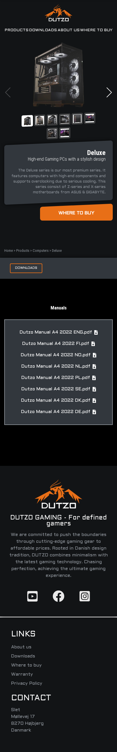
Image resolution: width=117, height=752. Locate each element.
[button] (8, 92)
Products (23, 250)
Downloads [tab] (26, 268)
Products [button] (16, 30)
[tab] (27, 121)
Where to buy (96, 30)
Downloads (43, 30)
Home (9, 250)
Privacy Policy (26, 683)
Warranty (22, 674)
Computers (41, 250)
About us (69, 30)
